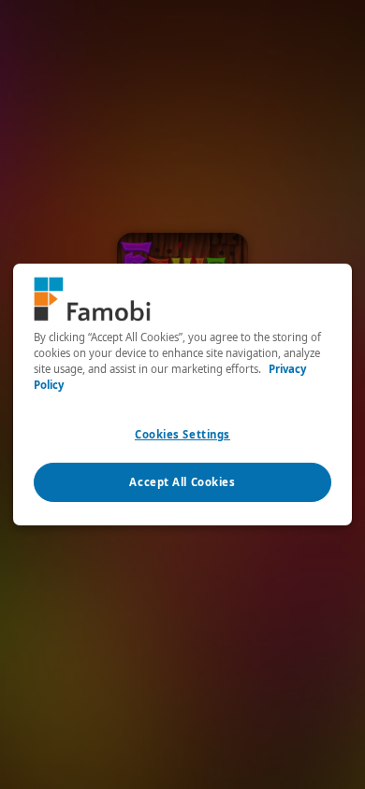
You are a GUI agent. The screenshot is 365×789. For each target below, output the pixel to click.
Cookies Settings (182, 434)
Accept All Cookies (182, 482)
